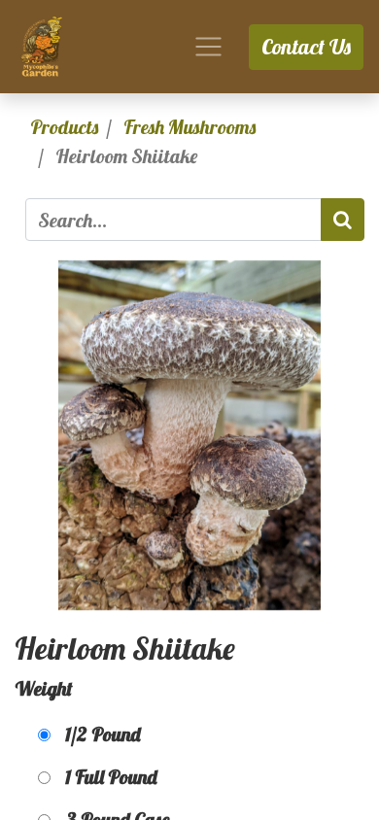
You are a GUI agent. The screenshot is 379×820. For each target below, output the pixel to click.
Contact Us (306, 46)
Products (64, 127)
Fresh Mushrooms (189, 127)
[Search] (342, 219)
